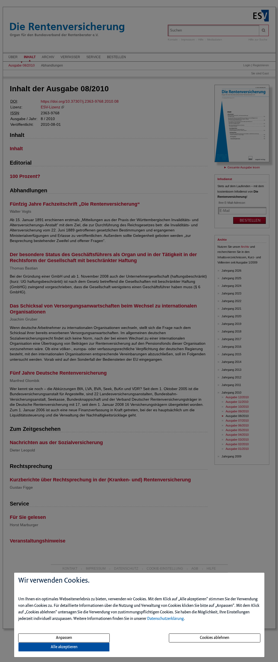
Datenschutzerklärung (165, 619)
